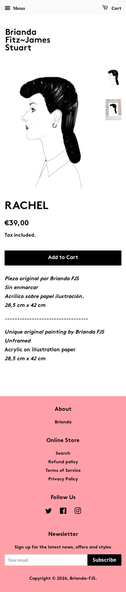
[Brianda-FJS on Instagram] (77, 512)
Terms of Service (63, 471)
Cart (115, 9)
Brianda (63, 422)
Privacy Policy (63, 479)
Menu (18, 8)
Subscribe (104, 560)
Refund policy (63, 462)
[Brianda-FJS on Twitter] (48, 512)
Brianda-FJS (82, 579)
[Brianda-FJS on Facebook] (63, 512)
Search (63, 454)
